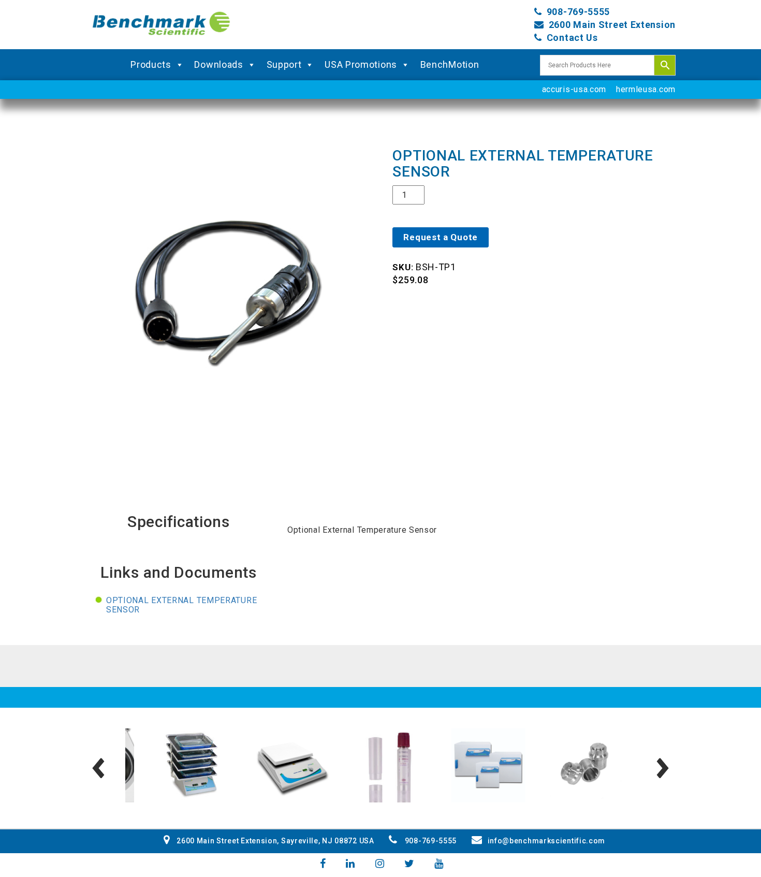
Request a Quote (440, 237)
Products (150, 64)
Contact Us (572, 37)
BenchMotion (449, 64)
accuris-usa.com (574, 89)
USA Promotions (361, 64)
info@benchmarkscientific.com (546, 841)
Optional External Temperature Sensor (181, 605)
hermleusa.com (646, 89)
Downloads (218, 64)
